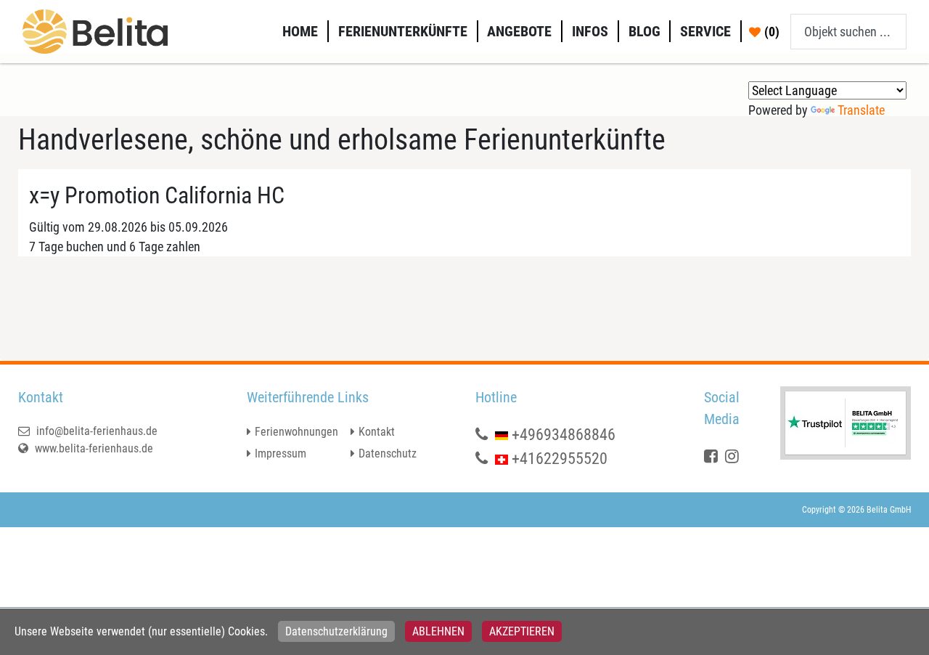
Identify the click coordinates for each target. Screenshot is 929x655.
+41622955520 (559, 458)
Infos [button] (590, 31)
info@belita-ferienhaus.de (95, 431)
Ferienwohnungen (296, 432)
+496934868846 (563, 435)
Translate (861, 110)
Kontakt (377, 432)
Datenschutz (388, 453)
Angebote (519, 31)
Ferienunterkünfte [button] (402, 31)
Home (300, 31)
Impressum (280, 453)
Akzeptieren (521, 631)
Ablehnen (438, 631)
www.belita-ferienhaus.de (92, 448)
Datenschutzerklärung (336, 631)
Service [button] (705, 31)
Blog (644, 31)
